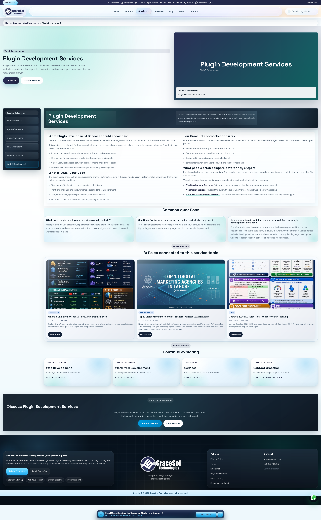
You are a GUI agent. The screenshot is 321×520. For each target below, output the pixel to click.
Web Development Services (199, 185)
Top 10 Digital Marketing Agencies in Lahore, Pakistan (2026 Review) (173, 316)
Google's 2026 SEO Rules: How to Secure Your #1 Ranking (258, 316)
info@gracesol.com (273, 459)
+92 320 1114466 (271, 464)
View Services (173, 423)
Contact (194, 11)
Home (116, 11)
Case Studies (312, 2)
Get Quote (11, 80)
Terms (214, 464)
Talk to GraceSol (17, 471)
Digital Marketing (146, 312)
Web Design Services (196, 189)
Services (17, 23)
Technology (54, 312)
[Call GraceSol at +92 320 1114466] (220, 514)
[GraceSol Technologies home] (160, 464)
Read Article (55, 334)
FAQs (181, 11)
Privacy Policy (217, 459)
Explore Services (31, 80)
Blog (171, 11)
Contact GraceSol (150, 423)
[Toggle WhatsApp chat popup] (313, 497)
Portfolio (159, 11)
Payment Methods (219, 473)
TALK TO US (206, 514)
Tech (232, 312)
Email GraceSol (39, 471)
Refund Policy (217, 478)
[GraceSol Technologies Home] (14, 11)
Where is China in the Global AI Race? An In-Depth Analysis (77, 316)
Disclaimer (215, 468)
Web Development (31, 23)
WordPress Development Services (203, 194)
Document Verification (221, 483)
